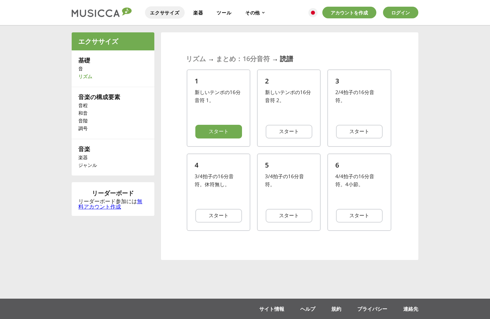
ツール (224, 12)
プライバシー (372, 308)
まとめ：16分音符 (243, 58)
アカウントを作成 (349, 12)
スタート (219, 131)
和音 (83, 113)
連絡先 (410, 308)
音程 (83, 105)
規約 (336, 308)
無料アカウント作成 (110, 204)
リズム (85, 76)
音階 (83, 120)
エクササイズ (165, 12)
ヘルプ (307, 308)
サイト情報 (271, 308)
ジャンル (87, 165)
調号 (83, 128)
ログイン (400, 12)
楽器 (198, 12)
